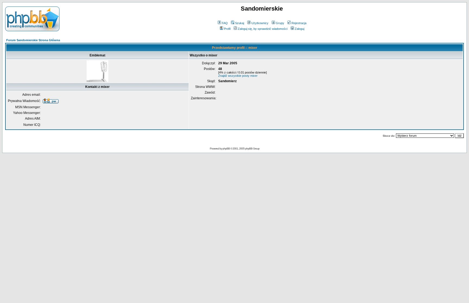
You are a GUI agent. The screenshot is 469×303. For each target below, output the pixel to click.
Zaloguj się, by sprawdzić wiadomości (262, 28)
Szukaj (239, 23)
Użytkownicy (259, 23)
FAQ (225, 23)
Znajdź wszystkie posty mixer (238, 75)
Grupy (280, 23)
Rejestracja (298, 23)
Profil (227, 28)
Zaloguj (299, 28)
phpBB (226, 148)
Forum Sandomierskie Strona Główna (33, 40)
